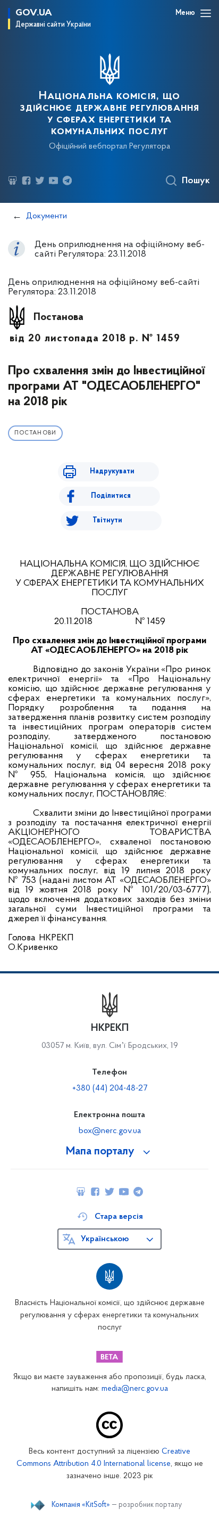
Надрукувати (112, 472)
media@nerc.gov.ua (135, 1389)
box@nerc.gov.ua (110, 1131)
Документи (46, 216)
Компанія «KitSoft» (81, 1505)
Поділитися (111, 496)
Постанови (35, 433)
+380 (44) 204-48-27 (109, 1088)
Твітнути (107, 520)
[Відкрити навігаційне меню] (205, 13)
